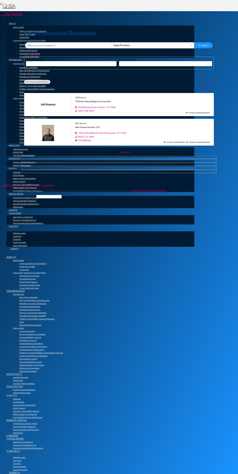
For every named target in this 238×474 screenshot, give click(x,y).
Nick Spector (81, 123)
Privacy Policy (158, 190)
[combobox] (153, 45)
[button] (11, 13)
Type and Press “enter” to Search (18, 196)
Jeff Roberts (80, 97)
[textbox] (27, 62)
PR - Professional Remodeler (36, 82)
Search (205, 45)
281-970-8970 (140, 190)
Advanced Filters (32, 55)
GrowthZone (125, 152)
